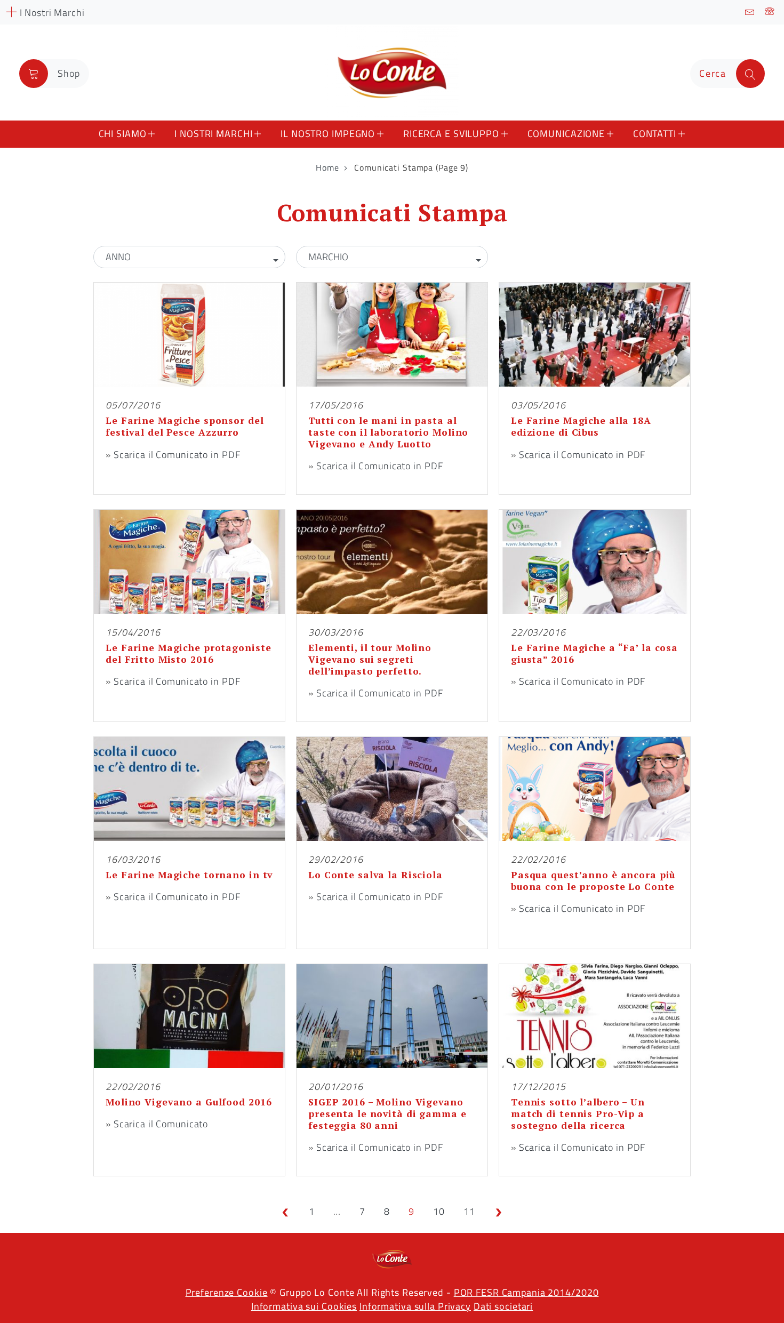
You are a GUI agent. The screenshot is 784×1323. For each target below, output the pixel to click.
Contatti (654, 133)
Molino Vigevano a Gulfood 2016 (188, 1102)
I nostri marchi (213, 133)
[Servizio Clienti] (770, 12)
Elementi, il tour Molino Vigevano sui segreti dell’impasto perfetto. (369, 659)
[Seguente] (498, 1211)
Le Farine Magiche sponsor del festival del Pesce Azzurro (185, 426)
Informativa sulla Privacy (415, 1306)
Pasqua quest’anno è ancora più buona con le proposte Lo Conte (593, 881)
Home (327, 167)
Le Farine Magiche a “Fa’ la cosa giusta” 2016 (594, 653)
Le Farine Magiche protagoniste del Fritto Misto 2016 (188, 653)
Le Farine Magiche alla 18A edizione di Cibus (581, 426)
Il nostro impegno (328, 133)
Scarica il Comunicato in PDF (177, 454)
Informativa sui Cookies (304, 1306)
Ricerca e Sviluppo (451, 133)
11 (469, 1211)
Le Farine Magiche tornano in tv (189, 875)
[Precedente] (285, 1211)
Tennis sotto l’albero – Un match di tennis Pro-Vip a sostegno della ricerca (578, 1114)
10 (439, 1211)
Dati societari (503, 1306)
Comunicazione (566, 133)
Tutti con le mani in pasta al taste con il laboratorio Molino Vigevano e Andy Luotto (388, 432)
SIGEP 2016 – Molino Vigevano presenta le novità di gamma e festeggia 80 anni (387, 1114)
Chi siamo (123, 133)
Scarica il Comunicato (161, 1124)
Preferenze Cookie (227, 1292)
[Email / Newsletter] (750, 12)
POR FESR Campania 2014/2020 (526, 1292)
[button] (189, 257)
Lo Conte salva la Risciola (375, 875)
